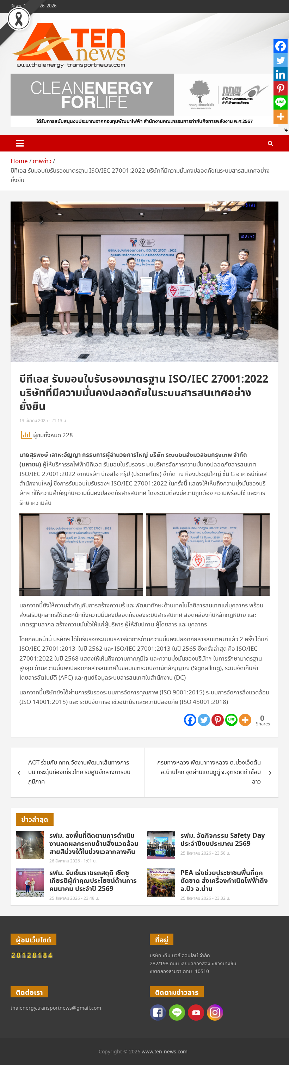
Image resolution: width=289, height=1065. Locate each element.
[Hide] (286, 130)
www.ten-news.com (164, 1051)
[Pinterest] (217, 720)
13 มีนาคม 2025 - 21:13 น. (43, 421)
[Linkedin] (280, 74)
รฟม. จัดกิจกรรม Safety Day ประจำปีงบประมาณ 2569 (222, 840)
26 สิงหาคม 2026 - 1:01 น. (73, 861)
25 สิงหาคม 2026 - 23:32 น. (205, 899)
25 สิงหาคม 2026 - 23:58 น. (205, 853)
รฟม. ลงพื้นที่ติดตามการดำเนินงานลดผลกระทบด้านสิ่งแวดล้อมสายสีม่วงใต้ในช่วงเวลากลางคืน (94, 844)
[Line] (231, 720)
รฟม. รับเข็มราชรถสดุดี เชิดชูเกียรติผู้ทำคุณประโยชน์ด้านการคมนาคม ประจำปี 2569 (93, 881)
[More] (245, 720)
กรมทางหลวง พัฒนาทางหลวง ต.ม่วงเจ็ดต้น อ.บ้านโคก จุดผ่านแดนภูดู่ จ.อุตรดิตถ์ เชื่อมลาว (209, 772)
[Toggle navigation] (20, 143)
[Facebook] (190, 720)
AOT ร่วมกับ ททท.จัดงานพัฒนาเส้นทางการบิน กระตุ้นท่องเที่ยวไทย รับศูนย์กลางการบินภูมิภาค (79, 772)
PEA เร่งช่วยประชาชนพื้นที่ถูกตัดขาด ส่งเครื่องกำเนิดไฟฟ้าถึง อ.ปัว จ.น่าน (224, 881)
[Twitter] (204, 720)
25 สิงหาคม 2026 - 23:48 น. (74, 899)
